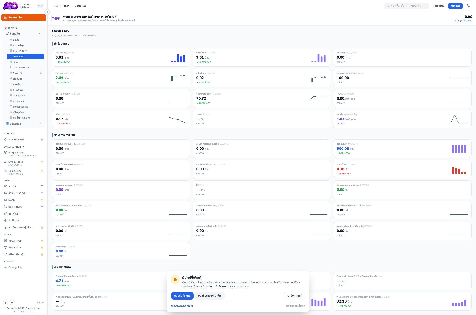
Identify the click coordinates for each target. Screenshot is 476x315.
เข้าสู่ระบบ (439, 6)
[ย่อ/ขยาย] (47, 12)
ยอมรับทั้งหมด (182, 296)
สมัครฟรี (455, 6)
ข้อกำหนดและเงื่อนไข (295, 305)
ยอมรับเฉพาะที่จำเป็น (210, 296)
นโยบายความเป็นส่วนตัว (182, 305)
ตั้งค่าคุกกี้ (296, 296)
